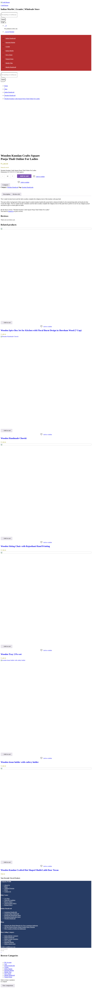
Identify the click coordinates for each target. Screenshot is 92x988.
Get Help (7, 898)
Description (6, 194)
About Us (7, 885)
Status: (2, 167)
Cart (5, 964)
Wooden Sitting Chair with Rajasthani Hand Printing (25, 546)
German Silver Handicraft (11, 913)
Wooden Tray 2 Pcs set (11, 654)
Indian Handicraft (11, 38)
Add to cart (24, 176)
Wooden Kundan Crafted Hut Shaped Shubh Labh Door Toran (29, 870)
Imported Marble (10, 42)
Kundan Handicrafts (27, 187)
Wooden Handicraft (12, 187)
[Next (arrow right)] (3, 950)
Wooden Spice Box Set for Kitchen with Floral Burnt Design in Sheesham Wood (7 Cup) (41, 330)
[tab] (7, 194)
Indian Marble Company (11, 936)
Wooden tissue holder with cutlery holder (20, 762)
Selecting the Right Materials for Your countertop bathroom (21, 925)
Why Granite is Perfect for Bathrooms (15, 929)
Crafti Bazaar (4, 5)
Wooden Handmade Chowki (14, 438)
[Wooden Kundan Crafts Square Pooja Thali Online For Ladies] (1, 189)
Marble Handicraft (11, 67)
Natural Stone (9, 59)
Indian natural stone (9, 944)
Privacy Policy (8, 902)
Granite (8, 46)
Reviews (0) (16, 194)
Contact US (7, 891)
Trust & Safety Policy (10, 903)
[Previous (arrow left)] (1, 950)
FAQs (6, 890)
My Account (7, 962)
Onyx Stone (9, 55)
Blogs (6, 887)
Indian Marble (10, 50)
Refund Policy (8, 905)
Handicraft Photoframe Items (12, 915)
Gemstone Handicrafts (10, 912)
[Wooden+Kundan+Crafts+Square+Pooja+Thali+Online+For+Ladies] (2, 189)
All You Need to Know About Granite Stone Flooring (19, 927)
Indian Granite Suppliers (11, 939)
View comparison (8, 985)
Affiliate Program (9, 888)
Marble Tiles (9, 63)
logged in (10, 211)
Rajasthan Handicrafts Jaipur (12, 917)
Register (12, 32)
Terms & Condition (9, 900)
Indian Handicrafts (9, 965)
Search (3, 19)
